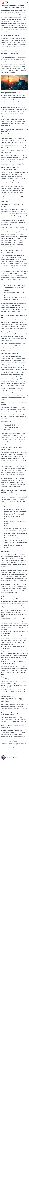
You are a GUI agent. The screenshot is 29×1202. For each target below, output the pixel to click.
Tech (14, 747)
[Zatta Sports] (5, 2)
